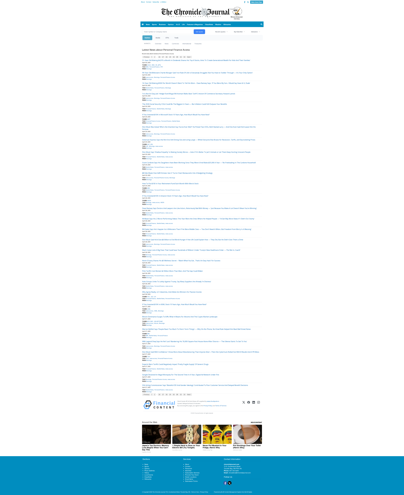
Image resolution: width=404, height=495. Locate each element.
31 (177, 57)
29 (170, 57)
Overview (158, 44)
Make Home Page (256, 2)
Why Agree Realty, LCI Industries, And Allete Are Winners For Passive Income (172, 292)
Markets (147, 38)
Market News (149, 88)
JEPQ (159, 65)
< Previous (146, 57)
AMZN (149, 200)
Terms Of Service (220, 406)
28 (166, 57)
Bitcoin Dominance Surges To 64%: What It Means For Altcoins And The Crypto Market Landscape (179, 317)
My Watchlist (238, 32)
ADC (148, 297)
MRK (148, 188)
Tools (176, 38)
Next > (189, 57)
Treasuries (198, 44)
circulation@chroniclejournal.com (240, 473)
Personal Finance (155, 67)
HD (156, 65)
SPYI (161, 67)
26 (159, 57)
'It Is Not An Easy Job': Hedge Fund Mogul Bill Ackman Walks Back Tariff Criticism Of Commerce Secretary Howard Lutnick (188, 94)
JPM (152, 144)
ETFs (167, 38)
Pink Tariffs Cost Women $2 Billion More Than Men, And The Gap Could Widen (172, 271)
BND (153, 65)
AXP (148, 144)
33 (184, 57)
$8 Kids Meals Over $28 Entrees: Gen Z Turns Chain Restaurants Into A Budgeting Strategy (177, 173)
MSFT (148, 119)
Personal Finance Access (167, 77)
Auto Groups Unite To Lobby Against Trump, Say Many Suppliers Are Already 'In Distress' (176, 281)
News (167, 44)
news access (149, 77)
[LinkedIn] (253, 404)
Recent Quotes (220, 32)
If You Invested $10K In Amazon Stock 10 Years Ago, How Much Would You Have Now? (175, 196)
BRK (148, 334)
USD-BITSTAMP (158, 321)
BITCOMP (150, 321)
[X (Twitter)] (244, 404)
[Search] (262, 24)
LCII (155, 297)
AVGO (149, 65)
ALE (152, 297)
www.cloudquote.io (213, 401)
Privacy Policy (208, 406)
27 (163, 57)
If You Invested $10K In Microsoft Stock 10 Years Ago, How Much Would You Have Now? (176, 114)
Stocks (158, 38)
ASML (148, 309)
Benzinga (149, 69)
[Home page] (202, 13)
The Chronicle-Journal (158, 492)
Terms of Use (195, 492)
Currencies (175, 44)
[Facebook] (249, 404)
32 (181, 57)
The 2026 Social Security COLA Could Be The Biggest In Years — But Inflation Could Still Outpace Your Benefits (184, 104)
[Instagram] (258, 404)
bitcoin (156, 323)
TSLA (148, 356)
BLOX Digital (248, 492)
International (186, 44)
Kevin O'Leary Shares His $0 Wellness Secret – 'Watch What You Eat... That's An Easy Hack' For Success (181, 260)
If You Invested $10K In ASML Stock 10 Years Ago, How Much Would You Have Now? (174, 304)
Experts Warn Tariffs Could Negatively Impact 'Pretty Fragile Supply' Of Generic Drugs (175, 364)
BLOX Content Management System (231, 492)
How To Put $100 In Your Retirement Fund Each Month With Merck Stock (170, 183)
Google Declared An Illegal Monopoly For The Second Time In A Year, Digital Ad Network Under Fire (180, 375)
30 (173, 57)
